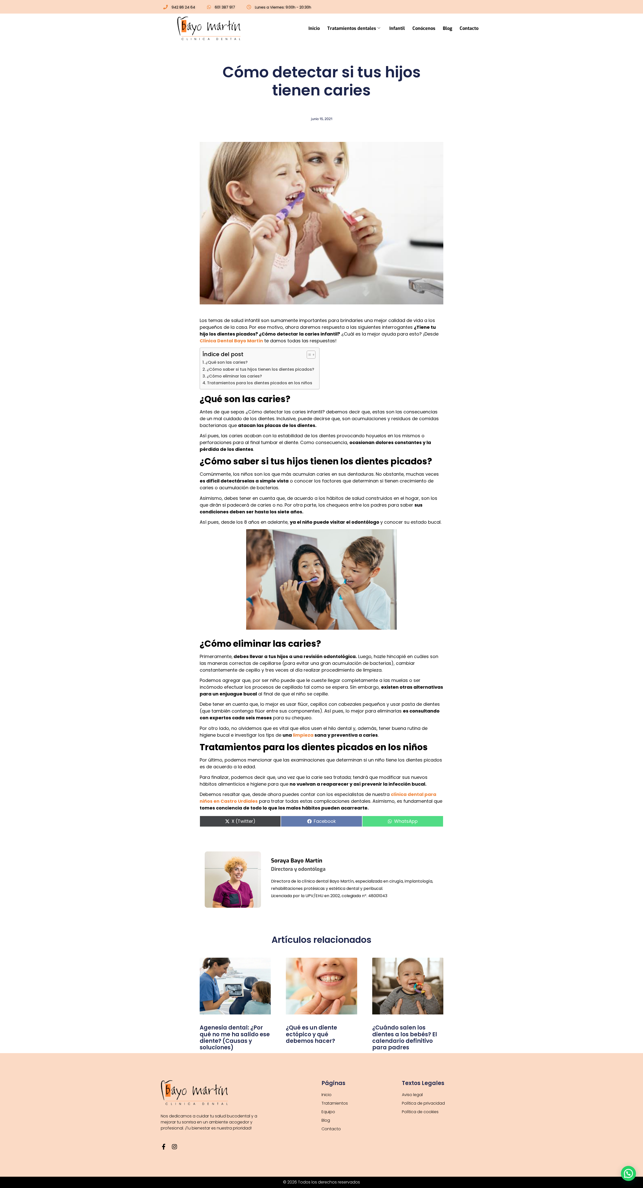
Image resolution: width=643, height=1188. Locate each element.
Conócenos (423, 28)
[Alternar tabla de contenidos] (308, 354)
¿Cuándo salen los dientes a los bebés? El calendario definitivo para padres (404, 1037)
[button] (628, 1173)
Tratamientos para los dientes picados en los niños (259, 383)
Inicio (314, 28)
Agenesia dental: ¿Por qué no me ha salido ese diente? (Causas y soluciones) (235, 1037)
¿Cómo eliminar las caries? (234, 376)
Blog (447, 28)
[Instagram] (174, 1147)
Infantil (397, 28)
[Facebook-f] (164, 1147)
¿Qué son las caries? (226, 362)
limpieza (303, 735)
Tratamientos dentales (351, 28)
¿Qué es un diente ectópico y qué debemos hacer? (311, 1034)
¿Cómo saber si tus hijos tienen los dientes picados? (260, 369)
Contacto (469, 28)
